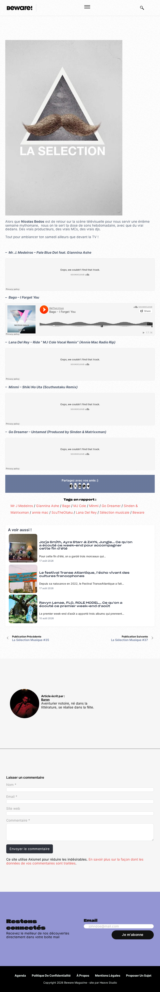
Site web (13, 808)
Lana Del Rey (86, 512)
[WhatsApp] (84, 486)
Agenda (20, 975)
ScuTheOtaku (62, 512)
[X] (75, 486)
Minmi (94, 506)
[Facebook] (71, 486)
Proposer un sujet (138, 975)
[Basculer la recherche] (142, 8)
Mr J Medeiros (22, 506)
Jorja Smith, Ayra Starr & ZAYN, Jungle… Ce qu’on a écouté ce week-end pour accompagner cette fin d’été (85, 545)
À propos (82, 975)
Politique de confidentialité (51, 975)
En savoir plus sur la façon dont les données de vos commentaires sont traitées (74, 861)
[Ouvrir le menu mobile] (87, 6)
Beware (138, 512)
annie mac (40, 512)
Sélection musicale (114, 512)
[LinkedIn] (79, 486)
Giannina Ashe (47, 506)
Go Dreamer (111, 506)
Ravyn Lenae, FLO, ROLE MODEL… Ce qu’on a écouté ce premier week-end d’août (80, 604)
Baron (45, 699)
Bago (66, 506)
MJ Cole (79, 506)
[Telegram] (88, 486)
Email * (11, 797)
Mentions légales (107, 975)
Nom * (11, 785)
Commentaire (18, 820)
